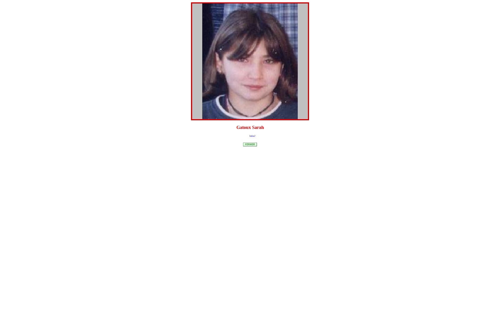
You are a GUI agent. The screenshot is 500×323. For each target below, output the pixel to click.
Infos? (252, 136)
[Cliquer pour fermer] (250, 61)
